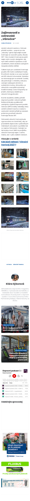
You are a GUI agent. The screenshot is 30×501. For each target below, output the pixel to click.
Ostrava (9, 264)
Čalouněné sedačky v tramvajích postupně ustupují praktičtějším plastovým (18, 356)
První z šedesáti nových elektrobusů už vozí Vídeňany (15, 329)
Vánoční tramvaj (18, 264)
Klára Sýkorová (6, 43)
